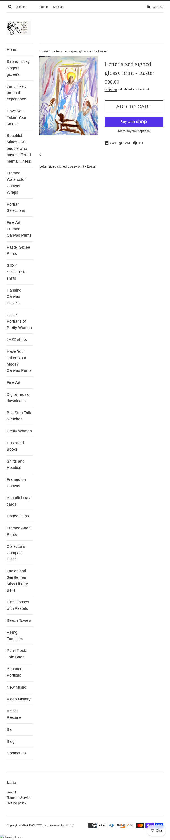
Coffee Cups (18, 516)
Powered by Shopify (62, 825)
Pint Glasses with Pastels (18, 605)
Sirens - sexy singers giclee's (18, 68)
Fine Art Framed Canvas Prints (19, 229)
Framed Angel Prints (19, 531)
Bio (9, 729)
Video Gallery (19, 699)
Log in (43, 6)
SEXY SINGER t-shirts (16, 272)
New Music (16, 687)
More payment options (134, 131)
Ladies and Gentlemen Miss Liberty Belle (17, 580)
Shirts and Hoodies (16, 464)
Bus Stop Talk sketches (19, 416)
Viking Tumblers (15, 635)
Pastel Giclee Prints (18, 250)
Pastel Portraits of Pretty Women (19, 321)
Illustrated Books (15, 446)
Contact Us (16, 753)
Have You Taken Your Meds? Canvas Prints (19, 361)
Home (12, 49)
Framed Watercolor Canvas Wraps (16, 182)
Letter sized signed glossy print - (62, 166)
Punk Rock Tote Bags (16, 653)
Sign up (58, 6)
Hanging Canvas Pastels (14, 296)
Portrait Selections (16, 207)
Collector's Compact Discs (16, 552)
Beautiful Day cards (18, 501)
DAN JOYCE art (38, 825)
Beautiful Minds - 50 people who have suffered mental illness (19, 148)
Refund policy (16, 803)
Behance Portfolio (14, 672)
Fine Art (13, 382)
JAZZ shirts (17, 339)
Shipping (111, 89)
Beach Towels (19, 620)
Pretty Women (19, 431)
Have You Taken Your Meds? (16, 117)
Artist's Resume (14, 714)
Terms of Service (19, 797)
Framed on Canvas (16, 482)
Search (12, 792)
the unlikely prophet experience (17, 92)
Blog (11, 741)
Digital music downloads (18, 397)
